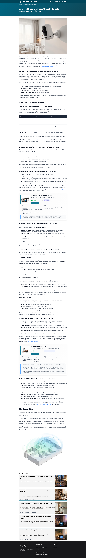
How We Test (57, 1)
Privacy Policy (55, 548)
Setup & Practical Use (40, 552)
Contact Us (55, 547)
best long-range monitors (33, 341)
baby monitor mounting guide (46, 66)
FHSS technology (59, 189)
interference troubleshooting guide (43, 139)
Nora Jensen (23, 13)
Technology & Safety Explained (42, 554)
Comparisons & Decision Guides (30, 4)
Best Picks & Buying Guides (41, 547)
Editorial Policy (55, 550)
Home (20, 4)
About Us (51, 1)
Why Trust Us (64, 1)
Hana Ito (26, 539)
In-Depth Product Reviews (41, 548)
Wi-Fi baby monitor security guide (44, 404)
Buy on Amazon (35, 203)
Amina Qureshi (28, 499)
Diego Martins (27, 512)
